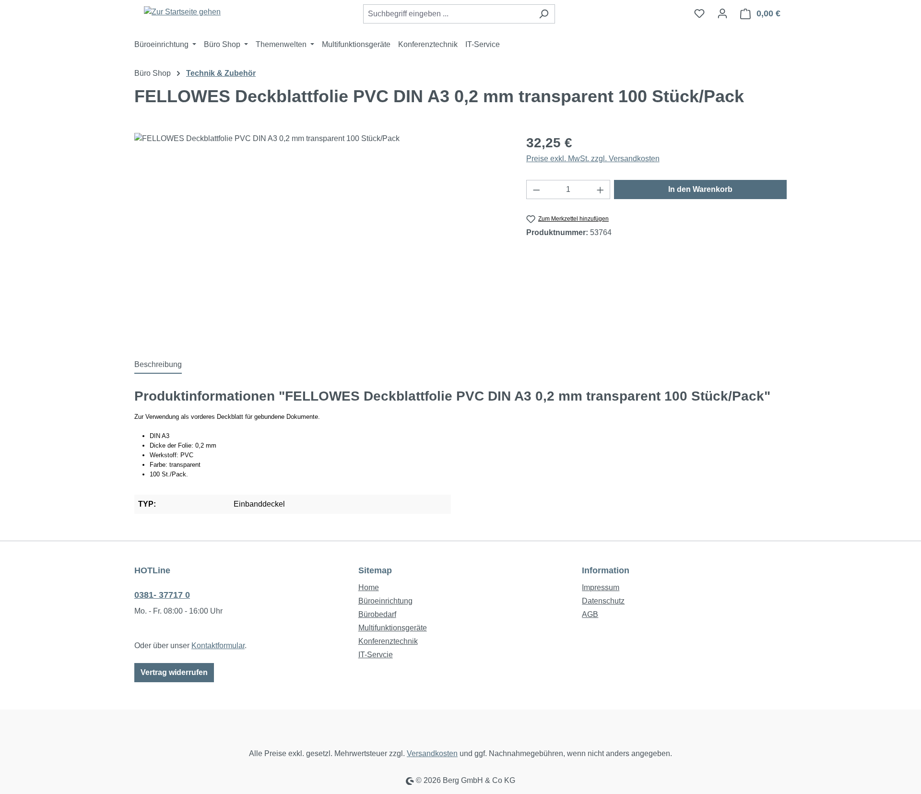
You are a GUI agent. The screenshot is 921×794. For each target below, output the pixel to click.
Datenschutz (603, 601)
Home (368, 587)
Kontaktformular (218, 645)
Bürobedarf (377, 614)
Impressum (600, 587)
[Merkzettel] (699, 13)
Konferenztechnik (388, 641)
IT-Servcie (375, 655)
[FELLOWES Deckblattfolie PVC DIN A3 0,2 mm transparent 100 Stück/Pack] (320, 236)
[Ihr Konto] (722, 13)
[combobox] (448, 14)
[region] (321, 236)
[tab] (158, 365)
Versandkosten (432, 753)
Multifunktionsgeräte (392, 628)
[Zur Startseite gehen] (182, 12)
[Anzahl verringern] (536, 189)
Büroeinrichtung (385, 601)
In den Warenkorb (700, 189)
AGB (590, 614)
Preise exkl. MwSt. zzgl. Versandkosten (593, 158)
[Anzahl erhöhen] (600, 189)
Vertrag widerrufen (174, 672)
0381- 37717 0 (162, 595)
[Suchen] (543, 14)
